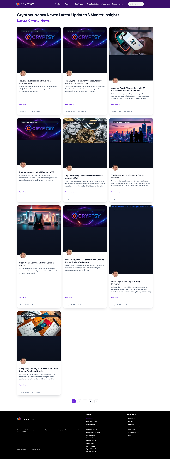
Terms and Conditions (133, 432)
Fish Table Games (90, 435)
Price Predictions (90, 424)
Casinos (58, 4)
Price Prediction (93, 4)
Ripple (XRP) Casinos (92, 449)
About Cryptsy (131, 418)
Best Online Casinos (91, 429)
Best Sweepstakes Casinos (93, 432)
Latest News (105, 4)
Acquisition (131, 424)
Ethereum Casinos (91, 440)
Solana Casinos (90, 443)
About (121, 4)
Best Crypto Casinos (91, 421)
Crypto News (89, 418)
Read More (22, 104)
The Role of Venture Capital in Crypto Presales (127, 176)
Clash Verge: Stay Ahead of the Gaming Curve (36, 264)
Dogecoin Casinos (91, 451)
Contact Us (130, 421)
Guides (114, 4)
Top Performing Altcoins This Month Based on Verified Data (84, 176)
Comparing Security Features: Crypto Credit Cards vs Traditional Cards (38, 369)
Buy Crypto (79, 4)
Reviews (68, 4)
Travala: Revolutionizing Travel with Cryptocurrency (35, 82)
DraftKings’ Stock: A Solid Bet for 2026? (36, 172)
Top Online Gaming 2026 (134, 427)
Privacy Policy (131, 429)
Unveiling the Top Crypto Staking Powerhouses (125, 282)
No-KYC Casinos (90, 446)
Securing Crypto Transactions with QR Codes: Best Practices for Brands (128, 89)
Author (129, 435)
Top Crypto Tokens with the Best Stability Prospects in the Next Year (83, 82)
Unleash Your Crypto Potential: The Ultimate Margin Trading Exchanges (84, 261)
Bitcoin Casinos (90, 438)
